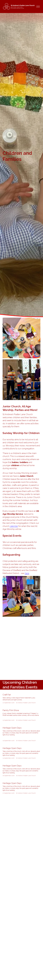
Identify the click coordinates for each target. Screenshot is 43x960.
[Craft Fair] (21, 691)
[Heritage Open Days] (21, 724)
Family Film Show (11, 710)
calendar (14, 526)
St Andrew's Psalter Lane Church (26, 702)
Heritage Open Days (12, 728)
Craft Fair (7, 694)
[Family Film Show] (21, 707)
